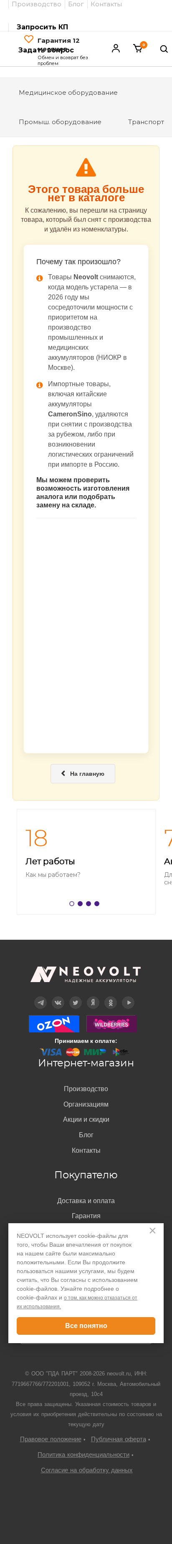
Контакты (86, 1150)
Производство (86, 1088)
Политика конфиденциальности (83, 1454)
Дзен (93, 996)
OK (110, 996)
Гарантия (86, 1215)
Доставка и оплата (86, 1200)
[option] (86, 861)
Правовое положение (50, 1439)
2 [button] (82, 905)
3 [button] (90, 905)
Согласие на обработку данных (87, 1470)
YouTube (128, 996)
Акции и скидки (86, 1119)
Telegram (40, 996)
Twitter (75, 996)
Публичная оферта (118, 1439)
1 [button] (73, 905)
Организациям (86, 1104)
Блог (86, 1135)
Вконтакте (58, 996)
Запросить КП (42, 27)
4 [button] (98, 905)
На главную (82, 773)
